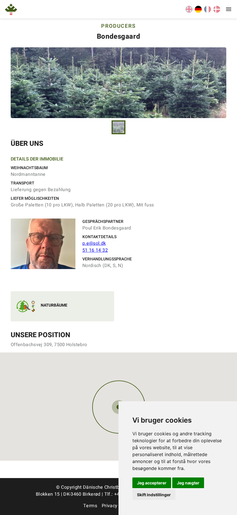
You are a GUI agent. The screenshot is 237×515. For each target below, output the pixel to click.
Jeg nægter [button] (188, 482)
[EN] (189, 11)
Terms (90, 505)
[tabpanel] (118, 82)
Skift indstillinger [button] (154, 494)
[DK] (216, 11)
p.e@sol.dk (94, 243)
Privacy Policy (117, 505)
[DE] (198, 11)
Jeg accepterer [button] (151, 482)
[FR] (207, 11)
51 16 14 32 (95, 250)
